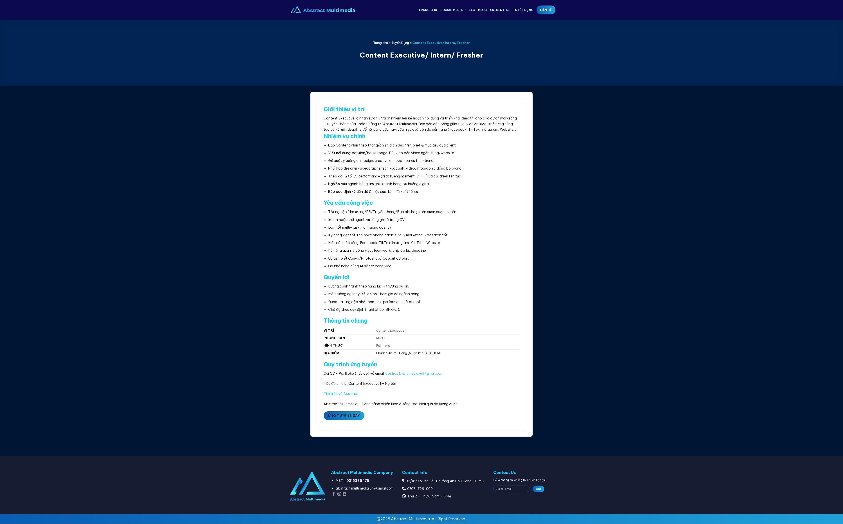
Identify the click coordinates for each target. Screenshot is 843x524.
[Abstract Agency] (323, 9)
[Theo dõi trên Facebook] (333, 494)
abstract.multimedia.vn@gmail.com (414, 373)
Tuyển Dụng (523, 10)
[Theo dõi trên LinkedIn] (344, 494)
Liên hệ (546, 10)
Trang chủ (427, 10)
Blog (482, 10)
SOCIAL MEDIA (451, 10)
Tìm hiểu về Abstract (341, 393)
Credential (500, 10)
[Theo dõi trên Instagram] (339, 494)
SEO (472, 10)
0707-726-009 (420, 488)
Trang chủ (380, 43)
